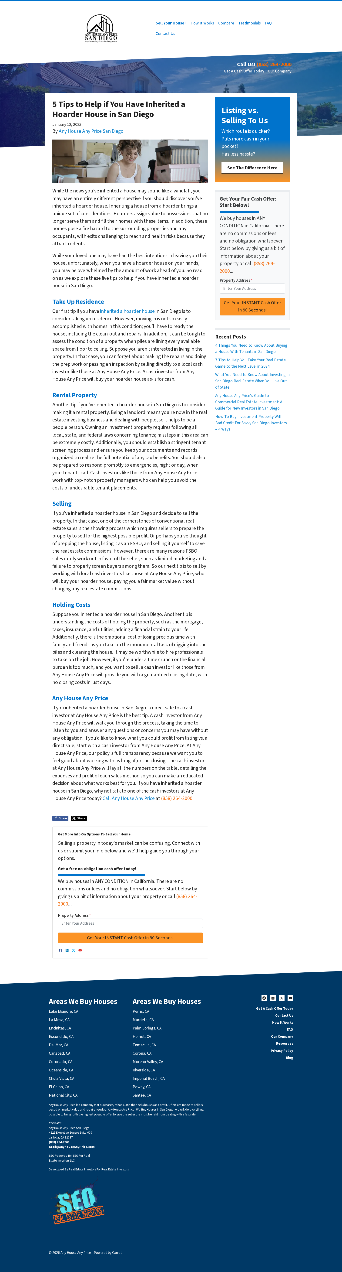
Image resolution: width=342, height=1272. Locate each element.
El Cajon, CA (59, 1087)
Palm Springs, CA (147, 1028)
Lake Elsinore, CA (63, 1011)
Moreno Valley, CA (148, 1062)
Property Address (74, 915)
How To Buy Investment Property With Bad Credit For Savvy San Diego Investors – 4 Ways (251, 423)
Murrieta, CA (143, 1020)
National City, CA (63, 1095)
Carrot (117, 1252)
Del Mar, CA (58, 1045)
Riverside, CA (144, 1070)
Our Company (280, 71)
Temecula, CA (144, 1045)
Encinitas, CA (60, 1028)
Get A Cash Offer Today (244, 71)
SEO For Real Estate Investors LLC (69, 1158)
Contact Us (165, 34)
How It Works (202, 23)
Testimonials (249, 23)
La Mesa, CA (59, 1020)
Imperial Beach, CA (149, 1078)
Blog (289, 1057)
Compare (226, 23)
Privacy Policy (282, 1050)
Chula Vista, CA (61, 1078)
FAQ (268, 23)
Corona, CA (142, 1053)
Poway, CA (142, 1087)
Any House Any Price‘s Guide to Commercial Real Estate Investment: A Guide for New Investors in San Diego (248, 402)
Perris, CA (141, 1011)
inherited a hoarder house (127, 311)
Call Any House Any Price (129, 798)
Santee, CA (142, 1095)
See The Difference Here (252, 167)
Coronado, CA (60, 1062)
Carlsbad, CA (59, 1053)
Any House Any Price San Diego (91, 131)
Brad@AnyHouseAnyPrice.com (72, 1147)
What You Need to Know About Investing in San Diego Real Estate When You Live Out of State (252, 381)
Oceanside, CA (61, 1070)
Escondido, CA (61, 1036)
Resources (284, 1043)
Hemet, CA (142, 1036)
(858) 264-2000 (274, 64)
